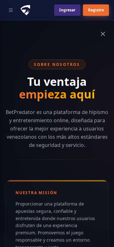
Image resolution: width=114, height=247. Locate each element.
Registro (96, 10)
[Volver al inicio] (103, 34)
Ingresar (67, 10)
